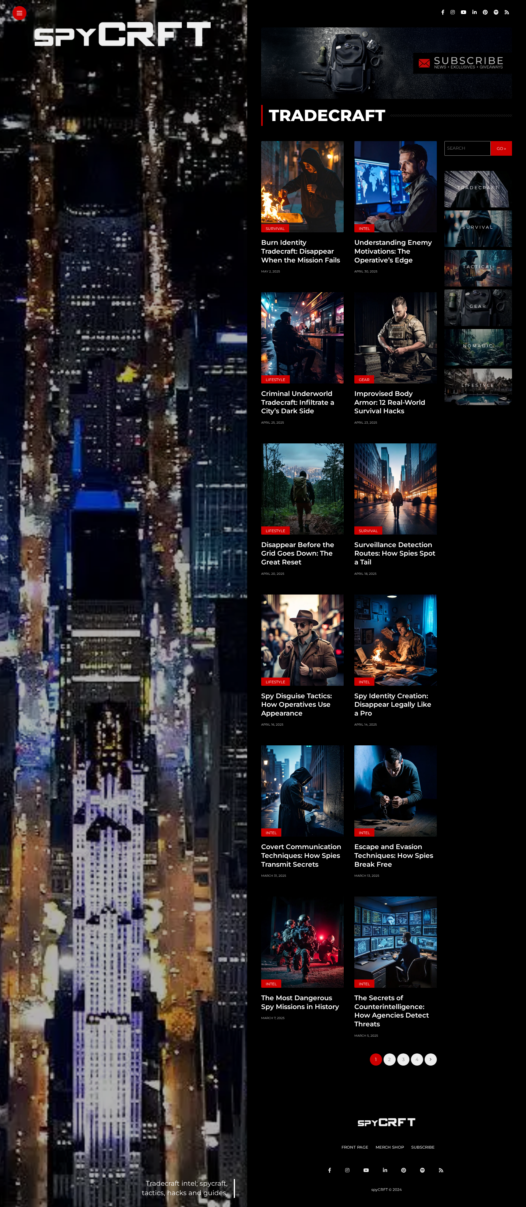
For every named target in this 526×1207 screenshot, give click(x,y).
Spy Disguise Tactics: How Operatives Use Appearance (296, 704)
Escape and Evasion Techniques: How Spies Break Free (393, 855)
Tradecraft (478, 188)
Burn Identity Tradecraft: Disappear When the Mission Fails (300, 251)
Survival (275, 228)
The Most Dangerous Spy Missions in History (300, 1002)
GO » (501, 148)
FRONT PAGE (355, 1147)
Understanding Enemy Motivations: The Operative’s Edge (393, 251)
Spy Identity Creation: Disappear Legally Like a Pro (392, 704)
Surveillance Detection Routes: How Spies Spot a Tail (394, 553)
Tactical (478, 267)
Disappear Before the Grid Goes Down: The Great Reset (297, 553)
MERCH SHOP (390, 1147)
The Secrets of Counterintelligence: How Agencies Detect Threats (391, 1011)
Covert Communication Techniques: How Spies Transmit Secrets (301, 855)
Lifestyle (275, 379)
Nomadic (478, 346)
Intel (364, 228)
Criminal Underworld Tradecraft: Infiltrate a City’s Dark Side (297, 402)
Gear (364, 379)
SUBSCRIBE (423, 1147)
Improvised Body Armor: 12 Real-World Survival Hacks (389, 402)
